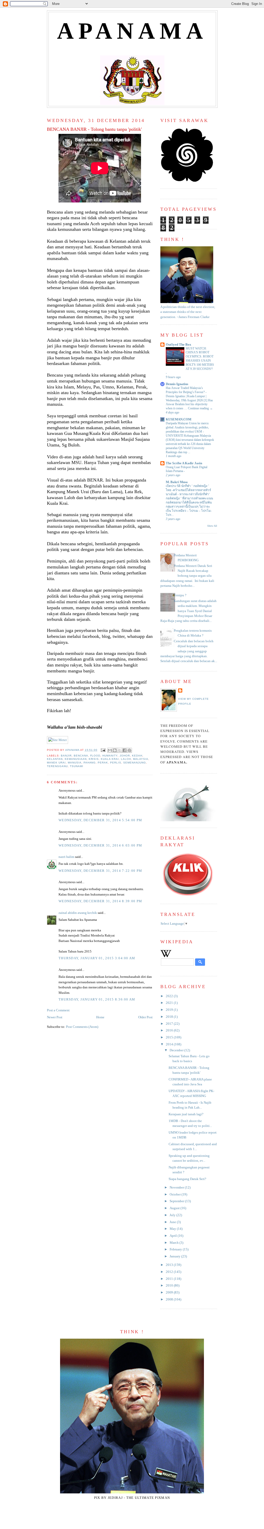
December (177, 1050)
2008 (170, 1299)
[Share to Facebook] (124, 750)
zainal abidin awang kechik (78, 913)
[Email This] (109, 750)
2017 (170, 1024)
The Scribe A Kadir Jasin (184, 463)
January (175, 1256)
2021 (170, 1003)
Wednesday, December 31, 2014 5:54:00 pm (100, 820)
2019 (170, 1010)
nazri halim (66, 857)
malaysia (140, 759)
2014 (170, 1044)
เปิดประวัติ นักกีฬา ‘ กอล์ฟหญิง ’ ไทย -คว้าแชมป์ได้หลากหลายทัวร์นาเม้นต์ (188, 490)
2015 (170, 1037)
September (177, 1201)
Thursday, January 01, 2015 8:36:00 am (97, 999)
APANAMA (132, 31)
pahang (90, 762)
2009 (170, 1292)
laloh (126, 759)
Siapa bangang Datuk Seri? (187, 1179)
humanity (110, 755)
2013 (170, 1265)
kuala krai (110, 759)
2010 (170, 1285)
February (176, 1249)
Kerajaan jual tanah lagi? (186, 1114)
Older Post (145, 1017)
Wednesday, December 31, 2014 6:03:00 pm (100, 845)
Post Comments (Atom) (82, 1027)
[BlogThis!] (114, 750)
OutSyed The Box (178, 344)
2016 (170, 1030)
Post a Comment (58, 1010)
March (174, 1243)
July (173, 1215)
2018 (170, 1017)
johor (125, 755)
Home (100, 1017)
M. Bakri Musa (177, 482)
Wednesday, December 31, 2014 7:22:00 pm (100, 871)
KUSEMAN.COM (178, 419)
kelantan (55, 759)
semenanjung (134, 762)
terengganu (57, 766)
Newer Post (54, 1017)
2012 (170, 1272)
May (173, 1229)
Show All (212, 525)
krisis (94, 759)
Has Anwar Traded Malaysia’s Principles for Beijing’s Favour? (185, 390)
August (175, 1208)
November (177, 1187)
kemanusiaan (76, 759)
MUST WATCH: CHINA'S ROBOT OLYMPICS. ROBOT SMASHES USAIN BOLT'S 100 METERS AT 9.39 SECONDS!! (200, 359)
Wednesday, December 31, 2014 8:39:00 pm (100, 901)
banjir (66, 755)
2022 (170, 996)
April (174, 1236)
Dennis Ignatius (177, 384)
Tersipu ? (180, 595)
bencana (81, 755)
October (176, 1194)
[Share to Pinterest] (129, 750)
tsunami (76, 766)
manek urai (56, 762)
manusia (74, 762)
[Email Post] (103, 750)
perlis (115, 762)
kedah (137, 755)
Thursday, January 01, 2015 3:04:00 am (97, 958)
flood (95, 755)
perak (103, 762)
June (173, 1222)
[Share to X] (119, 750)
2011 (170, 1279)
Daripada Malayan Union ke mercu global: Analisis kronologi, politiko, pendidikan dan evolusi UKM (187, 427)
